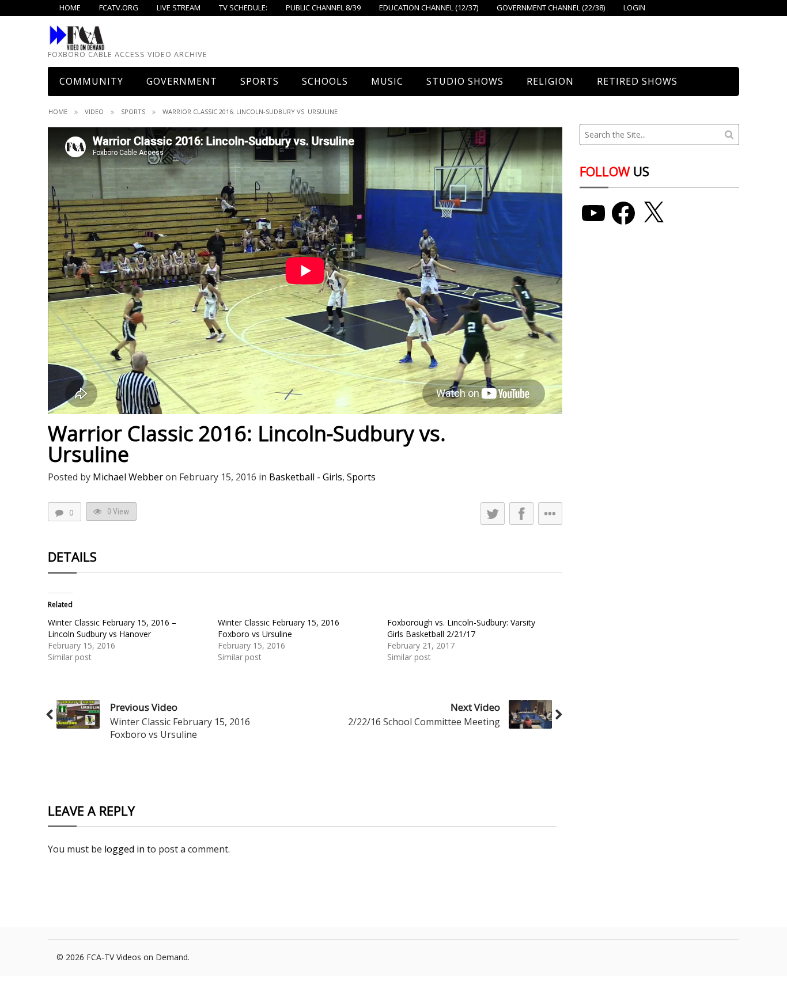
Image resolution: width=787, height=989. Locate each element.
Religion (550, 81)
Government (181, 81)
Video (94, 111)
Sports (259, 81)
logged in (124, 849)
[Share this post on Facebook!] (521, 513)
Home (57, 111)
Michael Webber (128, 477)
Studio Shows (465, 81)
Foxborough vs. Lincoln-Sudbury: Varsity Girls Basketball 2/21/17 (461, 628)
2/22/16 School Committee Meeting (424, 721)
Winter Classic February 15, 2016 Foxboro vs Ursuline (278, 628)
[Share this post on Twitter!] (492, 513)
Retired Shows (637, 81)
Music (387, 81)
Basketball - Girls (305, 477)
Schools (325, 81)
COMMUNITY (91, 81)
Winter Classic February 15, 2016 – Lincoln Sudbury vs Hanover (112, 628)
